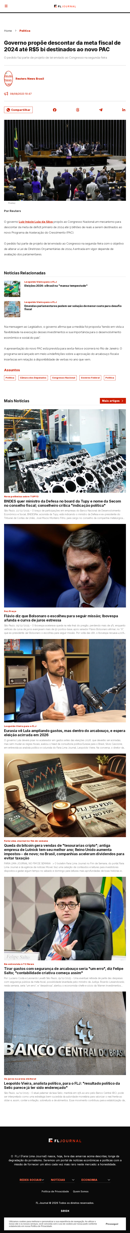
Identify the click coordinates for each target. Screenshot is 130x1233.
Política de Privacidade (55, 1191)
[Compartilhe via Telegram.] (101, 110)
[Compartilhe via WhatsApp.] (18, 110)
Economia (89, 1180)
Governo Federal (90, 377)
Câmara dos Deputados (33, 377)
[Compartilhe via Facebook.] (54, 110)
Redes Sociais (30, 1180)
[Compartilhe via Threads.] (77, 110)
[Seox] (65, 1211)
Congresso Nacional (63, 377)
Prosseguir (112, 1224)
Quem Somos (81, 1191)
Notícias (58, 1180)
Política (24, 30)
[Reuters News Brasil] (8, 78)
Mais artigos (111, 400)
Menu (7, 6)
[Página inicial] (65, 1140)
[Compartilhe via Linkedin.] (124, 110)
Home (8, 30)
